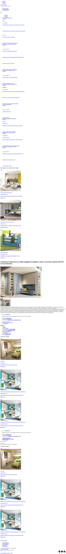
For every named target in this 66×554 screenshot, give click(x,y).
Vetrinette (15, 69)
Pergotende (20, 139)
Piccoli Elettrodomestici (14, 43)
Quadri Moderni (9, 159)
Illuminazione (14, 118)
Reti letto (12, 83)
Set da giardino (10, 145)
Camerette (6, 77)
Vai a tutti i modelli (4, 89)
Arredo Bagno (14, 84)
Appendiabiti (9, 153)
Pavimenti (4, 117)
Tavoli (13, 69)
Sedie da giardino (5, 145)
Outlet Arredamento (3, 4)
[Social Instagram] (64, 552)
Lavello (3, 43)
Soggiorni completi (8, 69)
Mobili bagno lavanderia (21, 91)
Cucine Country (21, 24)
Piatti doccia (11, 97)
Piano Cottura (7, 43)
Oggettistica (4, 159)
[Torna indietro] (4, 18)
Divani (7, 51)
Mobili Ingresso (8, 57)
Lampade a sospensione (19, 125)
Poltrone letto (21, 57)
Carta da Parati (8, 111)
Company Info (2, 549)
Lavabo (7, 97)
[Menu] (0, 13)
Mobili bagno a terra (13, 91)
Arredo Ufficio (13, 153)
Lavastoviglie (12, 37)
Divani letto (10, 51)
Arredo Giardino (4, 135)
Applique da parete (5, 131)
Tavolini (10, 165)
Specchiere (4, 165)
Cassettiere (15, 77)
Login (11, 553)
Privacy (1, 550)
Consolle (3, 51)
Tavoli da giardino (16, 145)
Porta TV (8, 63)
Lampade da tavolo (11, 125)
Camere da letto (11, 77)
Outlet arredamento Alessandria (7, 322)
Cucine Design (10, 24)
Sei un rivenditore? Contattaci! (5, 553)
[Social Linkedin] (59, 552)
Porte (7, 117)
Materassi (9, 83)
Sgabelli (3, 69)
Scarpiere (13, 159)
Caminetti (4, 111)
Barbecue (4, 139)
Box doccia (4, 97)
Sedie (13, 63)
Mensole (3, 57)
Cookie (5, 550)
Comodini (4, 83)
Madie (16, 51)
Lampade (3, 121)
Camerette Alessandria (6, 321)
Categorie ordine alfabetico (5, 137)
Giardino (13, 132)
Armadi (3, 77)
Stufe (9, 117)
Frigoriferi (8, 37)
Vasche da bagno (8, 103)
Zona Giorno (14, 44)
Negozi (3, 2)
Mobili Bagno (4, 87)
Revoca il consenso (10, 550)
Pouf (11, 63)
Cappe (3, 37)
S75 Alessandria (5, 323)
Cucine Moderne (5, 24)
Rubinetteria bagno (16, 97)
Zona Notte (13, 70)
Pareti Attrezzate (13, 57)
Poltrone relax (4, 63)
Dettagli (2, 325)
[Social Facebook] (62, 552)
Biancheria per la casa (19, 153)
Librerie (13, 51)
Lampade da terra (5, 125)
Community (4, 3)
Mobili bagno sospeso (6, 91)
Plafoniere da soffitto (12, 131)
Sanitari (3, 103)
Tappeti (7, 165)
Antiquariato (4, 153)
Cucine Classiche (16, 24)
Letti (6, 83)
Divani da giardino (15, 139)
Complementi (14, 146)
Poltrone (17, 57)
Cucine (11, 17)
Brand (7, 549)
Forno (6, 37)
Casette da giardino (9, 139)
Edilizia (10, 104)
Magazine (4, 1)
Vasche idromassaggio (14, 103)
